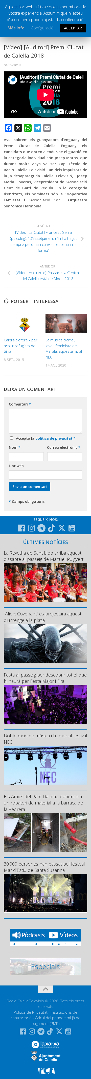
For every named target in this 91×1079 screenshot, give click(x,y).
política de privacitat (54, 438)
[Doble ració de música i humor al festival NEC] (45, 765)
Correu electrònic (63, 447)
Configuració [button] (42, 28)
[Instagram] (31, 528)
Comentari (20, 404)
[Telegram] (41, 528)
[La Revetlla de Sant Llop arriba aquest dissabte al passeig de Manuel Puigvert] (45, 582)
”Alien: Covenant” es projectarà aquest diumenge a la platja (42, 617)
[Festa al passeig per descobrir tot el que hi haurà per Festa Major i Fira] (45, 704)
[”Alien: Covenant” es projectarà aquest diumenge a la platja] (45, 643)
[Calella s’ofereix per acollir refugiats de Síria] (24, 323)
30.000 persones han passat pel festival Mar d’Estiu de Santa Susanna (44, 867)
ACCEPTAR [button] (73, 28)
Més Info (16, 28)
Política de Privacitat (31, 1012)
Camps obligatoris (26, 501)
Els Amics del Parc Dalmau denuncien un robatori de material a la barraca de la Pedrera (43, 802)
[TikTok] (52, 528)
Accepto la (45, 438)
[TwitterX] (62, 528)
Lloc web (16, 465)
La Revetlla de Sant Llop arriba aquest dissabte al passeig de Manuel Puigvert (43, 556)
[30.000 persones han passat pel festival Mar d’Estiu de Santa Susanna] (45, 893)
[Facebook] (21, 528)
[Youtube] (72, 528)
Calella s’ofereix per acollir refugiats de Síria (20, 345)
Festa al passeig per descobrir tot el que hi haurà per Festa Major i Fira (45, 678)
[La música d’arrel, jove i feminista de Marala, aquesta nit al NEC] (66, 323)
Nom (14, 447)
